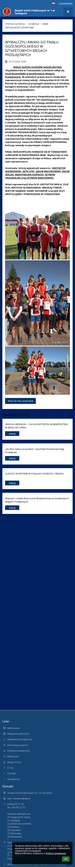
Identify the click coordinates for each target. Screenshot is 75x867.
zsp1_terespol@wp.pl (18, 798)
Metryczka (13, 756)
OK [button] (65, 859)
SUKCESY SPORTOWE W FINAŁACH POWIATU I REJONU (34, 473)
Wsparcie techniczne (18, 733)
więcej (12, 433)
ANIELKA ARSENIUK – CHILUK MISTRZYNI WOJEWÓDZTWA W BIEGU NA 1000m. (36, 426)
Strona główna (15, 24)
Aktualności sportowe (19, 27)
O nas (10, 767)
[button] (53, 3)
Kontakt (11, 773)
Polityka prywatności (18, 750)
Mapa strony (14, 762)
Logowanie (66, 3)
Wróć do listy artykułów (20, 400)
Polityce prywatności (56, 853)
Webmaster (13, 728)
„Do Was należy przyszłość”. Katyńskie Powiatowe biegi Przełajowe (34, 450)
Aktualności (13, 779)
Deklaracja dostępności (19, 739)
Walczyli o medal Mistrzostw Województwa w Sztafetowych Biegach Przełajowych (37, 500)
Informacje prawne (17, 745)
